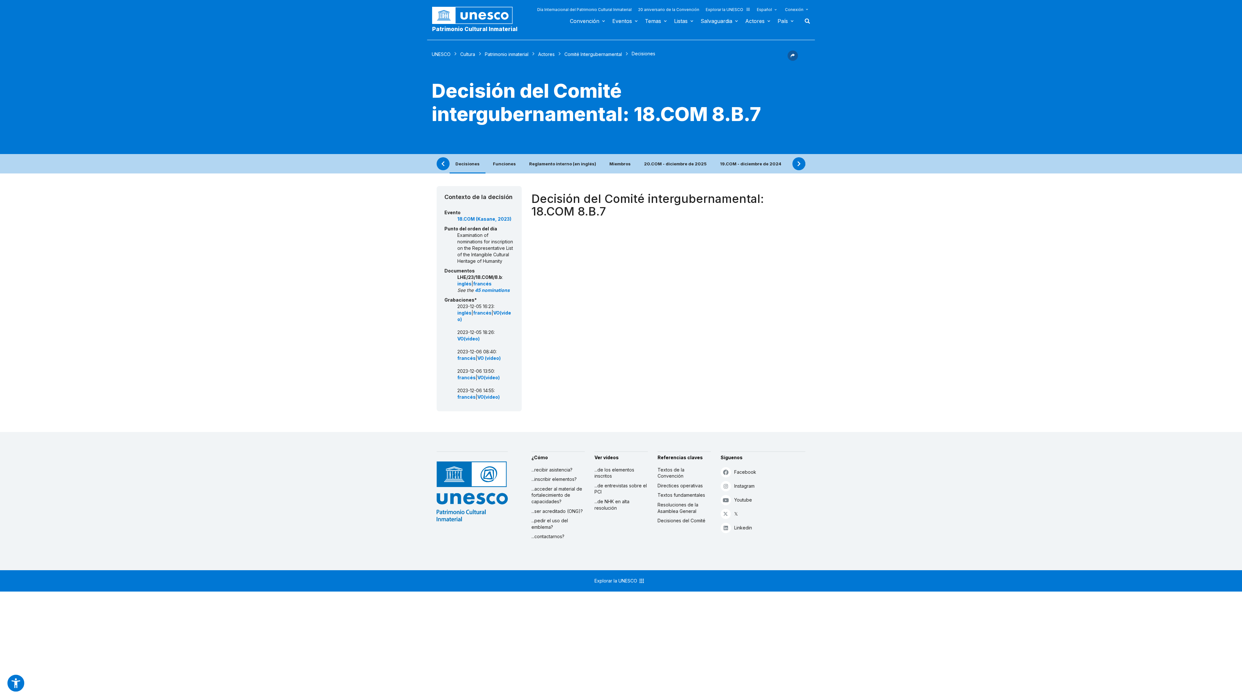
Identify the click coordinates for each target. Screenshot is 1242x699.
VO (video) (489, 358)
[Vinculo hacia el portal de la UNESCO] (475, 15)
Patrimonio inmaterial (506, 54)
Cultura (467, 54)
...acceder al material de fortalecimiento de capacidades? (556, 495)
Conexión (794, 9)
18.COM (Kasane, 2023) (484, 219)
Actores (755, 21)
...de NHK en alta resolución (611, 505)
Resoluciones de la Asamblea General (678, 508)
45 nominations (492, 290)
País (783, 21)
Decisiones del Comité (681, 520)
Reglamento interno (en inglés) (562, 163)
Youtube (743, 500)
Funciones (504, 163)
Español (764, 9)
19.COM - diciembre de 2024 (750, 163)
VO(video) (468, 338)
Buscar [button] (805, 21)
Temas (653, 21)
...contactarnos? (547, 536)
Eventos (622, 21)
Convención (584, 21)
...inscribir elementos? (554, 479)
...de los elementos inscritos (614, 473)
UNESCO (441, 54)
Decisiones (467, 163)
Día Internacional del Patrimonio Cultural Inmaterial (584, 9)
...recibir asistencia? (551, 469)
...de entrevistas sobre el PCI (620, 489)
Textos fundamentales (681, 495)
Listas (681, 21)
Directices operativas (680, 485)
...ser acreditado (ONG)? (557, 511)
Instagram (744, 486)
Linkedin (743, 527)
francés (482, 283)
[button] (793, 59)
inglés (464, 283)
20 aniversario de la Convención (668, 9)
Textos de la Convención (671, 473)
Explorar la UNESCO (724, 9)
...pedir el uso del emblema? (549, 524)
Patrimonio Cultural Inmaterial (475, 29)
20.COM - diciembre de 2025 (675, 163)
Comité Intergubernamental (593, 54)
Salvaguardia (716, 21)
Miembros (620, 163)
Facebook (745, 472)
